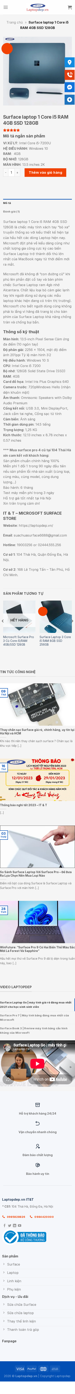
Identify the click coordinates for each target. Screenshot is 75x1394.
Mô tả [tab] (7, 203)
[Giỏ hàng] (70, 7)
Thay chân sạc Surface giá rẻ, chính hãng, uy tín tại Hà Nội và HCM (37, 731)
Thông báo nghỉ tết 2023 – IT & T (23, 805)
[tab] (37, 1004)
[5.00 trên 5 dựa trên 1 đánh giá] (37, 130)
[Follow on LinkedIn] (14, 1226)
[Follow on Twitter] (9, 1226)
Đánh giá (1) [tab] (11, 211)
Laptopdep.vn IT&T (18, 1199)
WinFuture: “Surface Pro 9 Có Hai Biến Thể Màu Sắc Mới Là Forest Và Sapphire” (37, 949)
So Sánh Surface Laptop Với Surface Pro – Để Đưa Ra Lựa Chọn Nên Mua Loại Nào (36, 873)
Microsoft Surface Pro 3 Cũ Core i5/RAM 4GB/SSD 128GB (18, 640)
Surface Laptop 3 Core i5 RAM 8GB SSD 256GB (55, 640)
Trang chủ (14, 22)
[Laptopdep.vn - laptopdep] (38, 7)
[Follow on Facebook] (4, 1226)
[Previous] (3, 629)
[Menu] (5, 7)
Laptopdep (62, 1376)
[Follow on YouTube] (19, 1226)
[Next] (72, 629)
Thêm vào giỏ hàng (45, 172)
